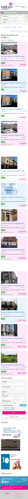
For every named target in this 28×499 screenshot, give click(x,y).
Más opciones (23, 405)
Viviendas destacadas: (7, 405)
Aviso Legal (17, 495)
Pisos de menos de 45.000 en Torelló (11, 430)
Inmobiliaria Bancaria (10, 12)
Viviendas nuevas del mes (9, 409)
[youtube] (7, 482)
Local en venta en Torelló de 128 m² (14, 56)
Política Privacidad (19, 496)
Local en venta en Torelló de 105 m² (14, 250)
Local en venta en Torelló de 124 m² (14, 171)
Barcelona (14, 27)
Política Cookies (18, 497)
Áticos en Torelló (7, 429)
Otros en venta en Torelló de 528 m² (14, 338)
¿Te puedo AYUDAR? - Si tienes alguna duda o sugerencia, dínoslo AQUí (12, 487)
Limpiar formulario (14, 416)
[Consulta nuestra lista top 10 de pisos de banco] (14, 462)
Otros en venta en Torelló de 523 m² (14, 285)
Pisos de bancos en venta (21, 3)
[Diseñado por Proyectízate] (7, 493)
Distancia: (4, 391)
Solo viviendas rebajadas (9, 407)
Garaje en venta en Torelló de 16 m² (14, 109)
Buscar (14, 413)
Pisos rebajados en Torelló (9, 428)
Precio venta (5, 396)
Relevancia (10, 40)
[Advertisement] (14, 151)
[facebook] (2, 482)
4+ (15, 402)
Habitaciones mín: (6, 401)
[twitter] (5, 482)
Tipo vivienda (7, 27)
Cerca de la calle (6, 386)
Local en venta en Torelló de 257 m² (14, 135)
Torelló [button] (19, 27)
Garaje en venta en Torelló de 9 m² (13, 83)
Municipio (4, 381)
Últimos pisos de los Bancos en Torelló (12, 432)
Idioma (24, 7)
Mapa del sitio (18, 493)
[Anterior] (21, 36)
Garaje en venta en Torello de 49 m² (14, 197)
